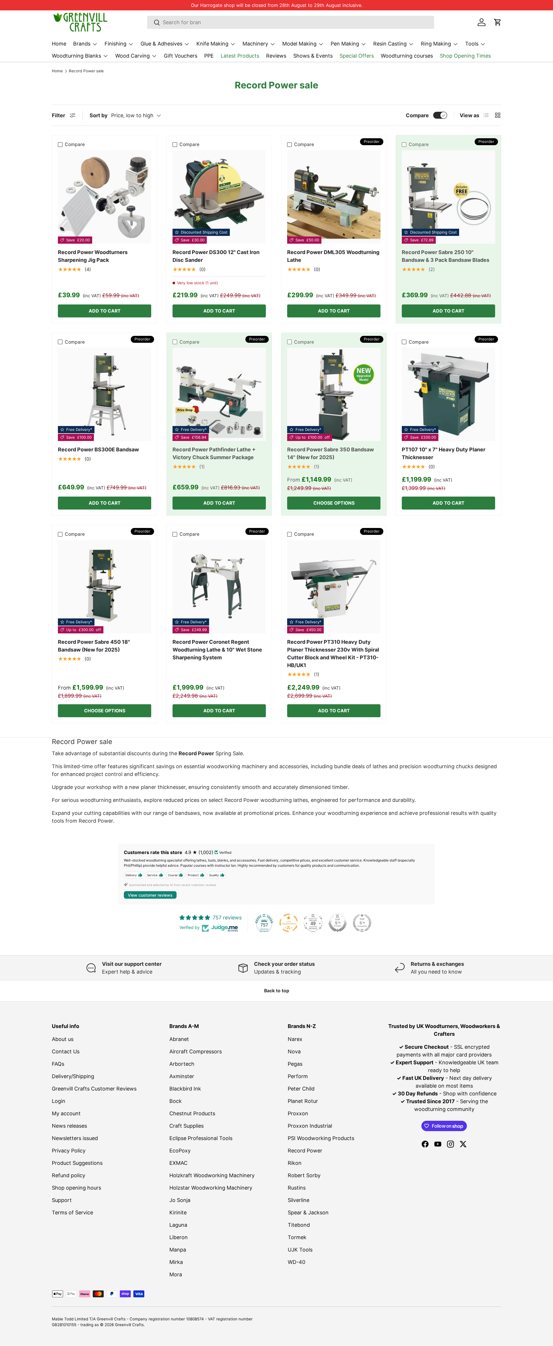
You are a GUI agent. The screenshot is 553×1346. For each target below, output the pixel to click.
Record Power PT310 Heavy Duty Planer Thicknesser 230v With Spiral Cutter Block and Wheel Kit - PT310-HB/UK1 (333, 653)
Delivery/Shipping (73, 1076)
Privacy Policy (69, 1151)
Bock (175, 1101)
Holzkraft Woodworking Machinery (212, 1175)
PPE (209, 56)
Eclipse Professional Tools (200, 1138)
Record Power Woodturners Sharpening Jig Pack (93, 256)
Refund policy (68, 1175)
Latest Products (240, 56)
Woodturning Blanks (76, 56)
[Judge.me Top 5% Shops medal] (337, 923)
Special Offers (357, 56)
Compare (417, 115)
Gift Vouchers (180, 56)
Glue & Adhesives (161, 44)
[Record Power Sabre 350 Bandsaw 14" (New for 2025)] (333, 394)
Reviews (276, 56)
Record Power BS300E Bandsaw (98, 449)
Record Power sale (86, 71)
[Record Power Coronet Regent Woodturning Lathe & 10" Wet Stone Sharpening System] (219, 586)
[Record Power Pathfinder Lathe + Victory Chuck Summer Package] (219, 394)
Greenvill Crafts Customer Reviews (94, 1089)
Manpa (177, 1250)
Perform (298, 1076)
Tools (471, 44)
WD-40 (296, 1262)
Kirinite (178, 1212)
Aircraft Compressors (195, 1051)
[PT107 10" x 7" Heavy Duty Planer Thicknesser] (448, 394)
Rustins (297, 1188)
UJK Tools (300, 1250)
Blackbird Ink (185, 1089)
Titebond (299, 1225)
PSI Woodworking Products (321, 1138)
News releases (69, 1126)
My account (66, 1113)
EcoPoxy (180, 1151)
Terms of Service (72, 1212)
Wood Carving (132, 56)
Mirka (176, 1262)
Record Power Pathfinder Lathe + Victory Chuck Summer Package (214, 453)
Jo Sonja (179, 1200)
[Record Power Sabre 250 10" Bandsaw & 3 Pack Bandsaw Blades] (448, 197)
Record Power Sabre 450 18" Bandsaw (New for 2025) (94, 646)
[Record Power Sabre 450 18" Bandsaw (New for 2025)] (104, 586)
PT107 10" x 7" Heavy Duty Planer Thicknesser (443, 453)
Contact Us (65, 1051)
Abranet (179, 1039)
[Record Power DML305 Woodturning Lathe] (333, 197)
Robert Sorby (304, 1175)
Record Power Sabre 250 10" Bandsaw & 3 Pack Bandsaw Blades (445, 256)
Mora (175, 1274)
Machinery (255, 44)
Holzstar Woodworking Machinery (210, 1188)
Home (59, 44)
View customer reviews (150, 895)
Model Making (299, 44)
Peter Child (301, 1089)
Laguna (178, 1225)
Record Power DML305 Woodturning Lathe (333, 256)
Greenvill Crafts (129, 1324)
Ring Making (436, 44)
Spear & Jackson (308, 1212)
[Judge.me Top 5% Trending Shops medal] (362, 923)
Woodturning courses (407, 56)
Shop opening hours (76, 1188)
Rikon (295, 1163)
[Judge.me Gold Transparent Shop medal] (288, 923)
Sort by (99, 115)
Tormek (297, 1237)
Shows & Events (313, 56)
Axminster (181, 1076)
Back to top (276, 990)
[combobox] (290, 22)
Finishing (115, 44)
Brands (81, 44)
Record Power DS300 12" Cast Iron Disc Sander (216, 256)
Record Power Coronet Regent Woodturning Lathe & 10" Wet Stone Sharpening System (217, 649)
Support (62, 1200)
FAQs (58, 1064)
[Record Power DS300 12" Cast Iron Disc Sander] (219, 197)
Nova (294, 1051)
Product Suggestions (77, 1163)
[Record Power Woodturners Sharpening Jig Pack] (104, 197)
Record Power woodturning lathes (266, 800)
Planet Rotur (303, 1101)
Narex (295, 1039)
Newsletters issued (75, 1138)
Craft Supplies (186, 1126)
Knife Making (212, 44)
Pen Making (345, 44)
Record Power (305, 1151)
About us (62, 1039)
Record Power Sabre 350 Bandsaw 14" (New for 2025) (330, 453)
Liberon (178, 1237)
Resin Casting (390, 44)
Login (58, 1101)
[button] (497, 22)
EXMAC (178, 1163)
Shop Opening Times (465, 56)
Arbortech (181, 1064)
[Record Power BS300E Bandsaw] (104, 394)
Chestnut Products (192, 1113)
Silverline (298, 1200)
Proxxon (298, 1113)
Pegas (295, 1064)
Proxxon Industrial (310, 1126)
